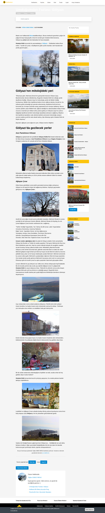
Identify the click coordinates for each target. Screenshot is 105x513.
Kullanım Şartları (49, 506)
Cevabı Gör (73, 209)
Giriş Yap (32, 462)
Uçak (67, 2)
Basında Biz (76, 506)
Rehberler (34, 2)
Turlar (60, 2)
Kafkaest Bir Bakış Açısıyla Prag (39, 489)
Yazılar (42, 2)
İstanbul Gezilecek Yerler (79, 500)
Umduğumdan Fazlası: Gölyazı (38, 486)
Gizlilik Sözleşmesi (60, 506)
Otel (55, 2)
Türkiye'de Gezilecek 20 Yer (23, 500)
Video (48, 2)
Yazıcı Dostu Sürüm (22, 467)
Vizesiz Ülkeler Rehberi (60, 500)
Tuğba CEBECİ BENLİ (28, 27)
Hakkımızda (40, 506)
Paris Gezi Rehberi (42, 500)
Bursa (31, 35)
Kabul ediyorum (90, 509)
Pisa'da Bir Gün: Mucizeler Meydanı (40, 492)
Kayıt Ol (44, 462)
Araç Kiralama (76, 2)
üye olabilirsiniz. (46, 453)
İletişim (68, 506)
